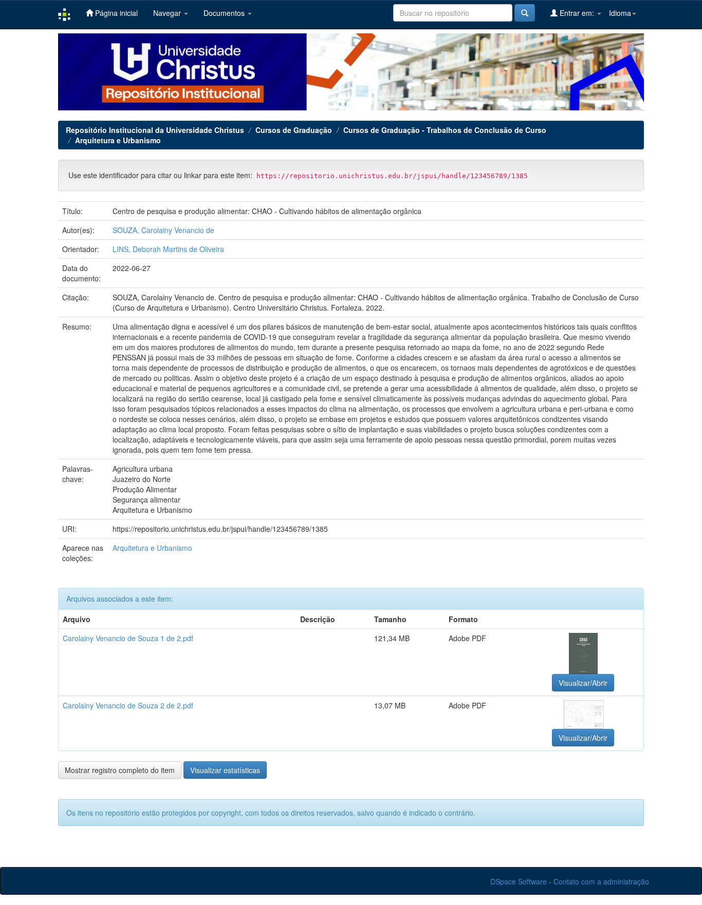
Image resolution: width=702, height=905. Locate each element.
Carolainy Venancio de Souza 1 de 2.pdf (128, 638)
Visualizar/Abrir (583, 683)
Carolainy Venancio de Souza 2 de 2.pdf (128, 705)
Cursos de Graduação (293, 130)
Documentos (225, 13)
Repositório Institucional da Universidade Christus (155, 130)
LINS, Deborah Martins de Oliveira (168, 249)
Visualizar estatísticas (225, 770)
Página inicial (115, 13)
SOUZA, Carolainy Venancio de (163, 230)
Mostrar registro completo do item (120, 770)
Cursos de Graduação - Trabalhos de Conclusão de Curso (444, 130)
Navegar (168, 13)
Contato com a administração (601, 881)
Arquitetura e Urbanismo (118, 140)
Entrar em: (577, 13)
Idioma (620, 13)
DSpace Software (518, 881)
